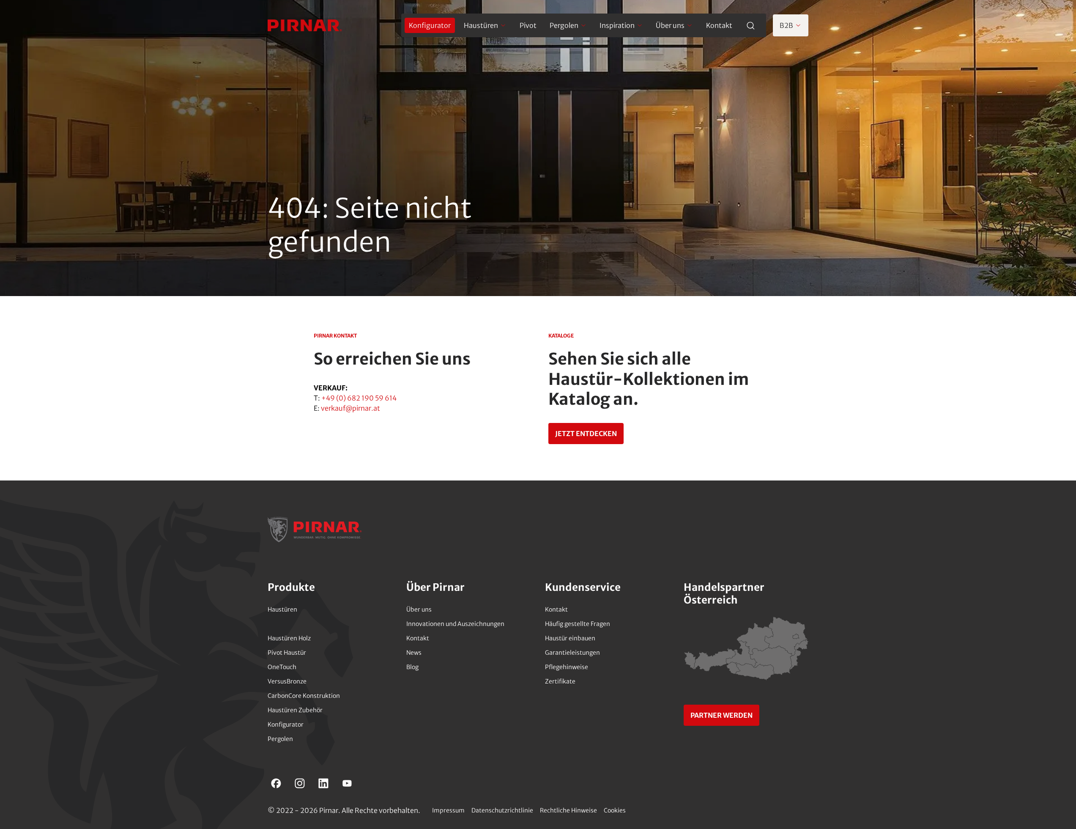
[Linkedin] (323, 783)
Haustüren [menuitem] (481, 25)
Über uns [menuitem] (670, 25)
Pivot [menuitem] (528, 25)
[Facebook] (276, 783)
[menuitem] (430, 25)
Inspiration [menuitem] (617, 25)
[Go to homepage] (305, 25)
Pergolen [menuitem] (564, 25)
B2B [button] (786, 25)
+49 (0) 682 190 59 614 (359, 398)
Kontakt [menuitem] (719, 25)
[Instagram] (299, 783)
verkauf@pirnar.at (350, 408)
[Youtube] (347, 783)
